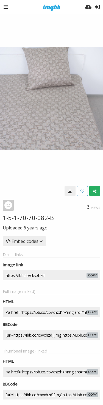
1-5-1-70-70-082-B (28, 217)
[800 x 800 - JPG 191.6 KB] (70, 191)
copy (92, 275)
